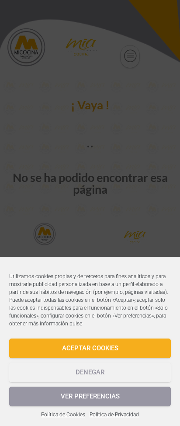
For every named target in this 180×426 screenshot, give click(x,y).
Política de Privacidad (114, 415)
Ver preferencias (90, 396)
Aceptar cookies (90, 348)
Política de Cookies (63, 415)
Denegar (90, 372)
